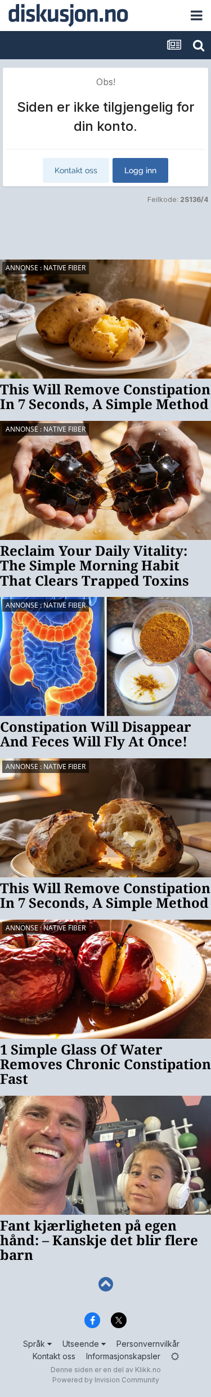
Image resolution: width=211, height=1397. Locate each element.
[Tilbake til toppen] (105, 1284)
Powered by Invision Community (105, 1380)
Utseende (81, 1343)
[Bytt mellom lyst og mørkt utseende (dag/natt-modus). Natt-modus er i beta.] (175, 1356)
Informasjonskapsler (123, 1356)
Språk (35, 1343)
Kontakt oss (76, 170)
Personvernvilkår (147, 1343)
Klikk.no (148, 1369)
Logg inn (140, 170)
